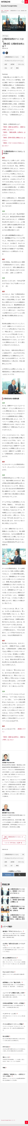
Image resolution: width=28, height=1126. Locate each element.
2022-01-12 (5, 48)
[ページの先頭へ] (26, 1122)
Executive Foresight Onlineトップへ (7, 1120)
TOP (2, 10)
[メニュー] (26, 2)
